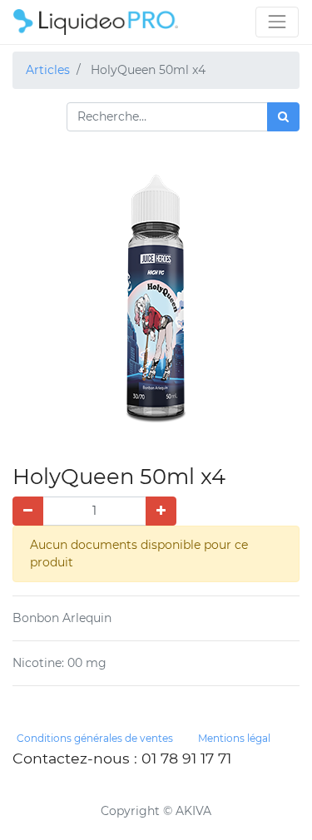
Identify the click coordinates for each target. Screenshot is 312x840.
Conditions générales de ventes (95, 738)
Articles (48, 69)
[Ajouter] (161, 511)
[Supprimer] (27, 511)
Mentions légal (234, 738)
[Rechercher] (283, 116)
